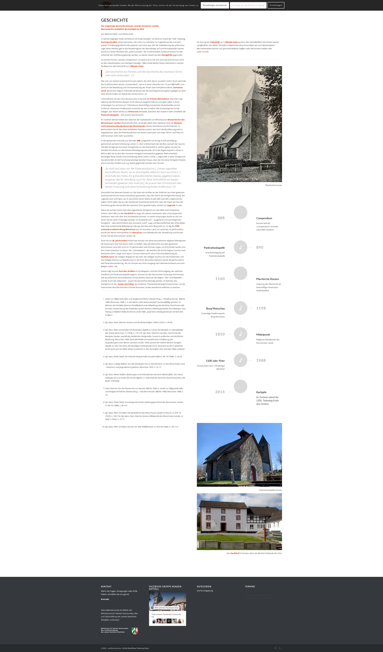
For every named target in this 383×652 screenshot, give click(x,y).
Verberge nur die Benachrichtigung (248, 5)
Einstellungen (276, 5)
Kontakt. (205, 51)
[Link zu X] (280, 648)
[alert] (263, 597)
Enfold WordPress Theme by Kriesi (135, 648)
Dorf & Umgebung (205, 590)
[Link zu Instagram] (275, 648)
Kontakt (105, 599)
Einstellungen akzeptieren (215, 5)
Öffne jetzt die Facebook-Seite (166, 608)
